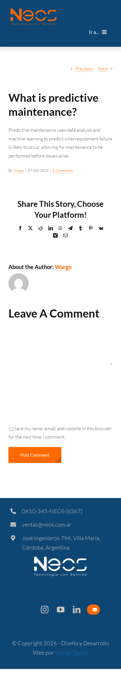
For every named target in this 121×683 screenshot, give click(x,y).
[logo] (33, 11)
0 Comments (63, 170)
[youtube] (60, 609)
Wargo (18, 170)
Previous (84, 68)
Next (103, 68)
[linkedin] (76, 609)
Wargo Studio (71, 652)
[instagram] (44, 609)
